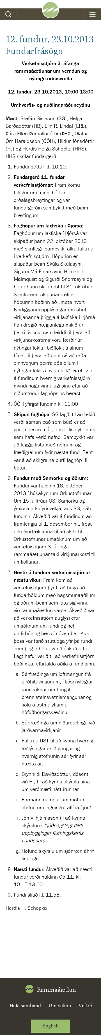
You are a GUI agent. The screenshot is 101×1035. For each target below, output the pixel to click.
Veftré (85, 1005)
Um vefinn (60, 1005)
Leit (8, 14)
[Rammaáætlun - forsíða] (50, 16)
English (50, 1026)
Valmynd (92, 14)
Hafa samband (25, 1005)
